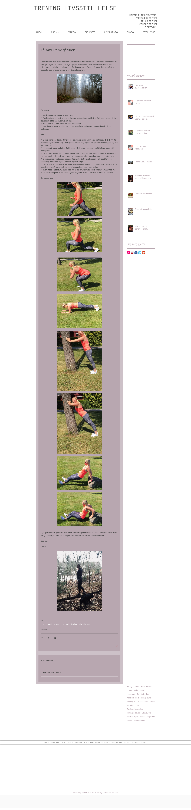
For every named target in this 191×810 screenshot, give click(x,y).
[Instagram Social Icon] (128, 252)
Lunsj (149, 698)
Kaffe (143, 694)
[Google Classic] (143, 252)
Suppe (152, 702)
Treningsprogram (133, 713)
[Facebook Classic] (135, 252)
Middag (130, 702)
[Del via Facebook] (42, 638)
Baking (129, 687)
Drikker (136, 687)
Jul (138, 694)
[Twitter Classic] (139, 252)
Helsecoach (65, 624)
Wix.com (115, 793)
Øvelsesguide (139, 720)
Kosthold (130, 698)
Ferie (143, 687)
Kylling (143, 698)
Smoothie (144, 702)
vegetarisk (151, 717)
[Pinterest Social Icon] (132, 252)
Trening (56, 624)
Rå (135, 702)
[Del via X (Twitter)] (48, 638)
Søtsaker (130, 705)
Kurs (137, 698)
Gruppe (130, 690)
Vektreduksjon (84, 624)
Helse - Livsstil (46, 624)
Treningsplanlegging (135, 709)
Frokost (149, 687)
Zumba (142, 717)
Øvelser (74, 624)
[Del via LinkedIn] (55, 638)
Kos (147, 694)
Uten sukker (146, 713)
